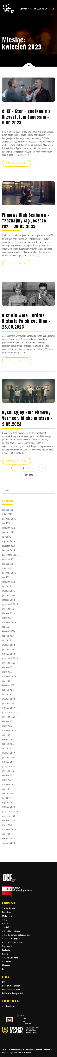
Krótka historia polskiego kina (17, 935)
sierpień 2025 (8, 564)
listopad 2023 (8, 654)
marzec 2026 (8, 532)
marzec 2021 (8, 793)
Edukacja (6, 950)
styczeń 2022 (8, 753)
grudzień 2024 (8, 595)
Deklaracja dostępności (12, 993)
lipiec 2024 (7, 618)
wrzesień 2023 (8, 663)
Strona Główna (8, 908)
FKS (6, 923)
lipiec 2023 (7, 672)
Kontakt (5, 969)
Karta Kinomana (11, 958)
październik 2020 (10, 811)
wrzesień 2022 (8, 717)
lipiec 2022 (7, 726)
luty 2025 (6, 586)
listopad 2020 (8, 807)
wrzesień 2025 (8, 559)
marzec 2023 (8, 690)
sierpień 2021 (8, 775)
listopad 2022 (8, 708)
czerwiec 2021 (9, 784)
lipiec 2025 (7, 568)
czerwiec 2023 (9, 676)
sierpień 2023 (8, 667)
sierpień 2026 (8, 510)
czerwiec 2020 (9, 829)
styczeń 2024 (8, 645)
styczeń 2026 (8, 541)
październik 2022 (10, 712)
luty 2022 (6, 748)
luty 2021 (6, 798)
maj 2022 (6, 735)
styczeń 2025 (8, 591)
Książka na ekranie (12, 931)
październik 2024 (10, 604)
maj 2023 (6, 681)
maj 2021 (6, 789)
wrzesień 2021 (8, 771)
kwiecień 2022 (8, 739)
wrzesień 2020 (8, 816)
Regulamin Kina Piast (11, 989)
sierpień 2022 (8, 721)
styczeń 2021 (8, 802)
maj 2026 (6, 523)
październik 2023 (10, 658)
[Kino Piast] (8, 12)
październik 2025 (10, 555)
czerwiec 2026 (9, 518)
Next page (28, 475)
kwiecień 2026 (8, 528)
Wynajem (6, 965)
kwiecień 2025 (8, 582)
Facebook (10, 1006)
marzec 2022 (8, 744)
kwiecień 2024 (8, 631)
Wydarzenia (7, 916)
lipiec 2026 (7, 514)
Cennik (5, 954)
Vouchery (8, 961)
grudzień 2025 (8, 545)
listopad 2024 (8, 599)
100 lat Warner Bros (12, 939)
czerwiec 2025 (9, 572)
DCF (4, 982)
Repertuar (6, 912)
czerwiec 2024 (9, 622)
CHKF (6, 927)
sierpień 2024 (8, 613)
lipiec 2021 (7, 780)
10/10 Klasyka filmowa (14, 942)
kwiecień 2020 (8, 838)
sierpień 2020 (8, 820)
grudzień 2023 (8, 649)
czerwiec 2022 (9, 730)
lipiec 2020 (7, 825)
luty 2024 (6, 640)
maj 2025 (6, 577)
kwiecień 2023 (8, 685)
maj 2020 (6, 834)
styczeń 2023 (8, 699)
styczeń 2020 (8, 843)
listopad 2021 (8, 762)
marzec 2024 (8, 636)
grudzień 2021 (8, 757)
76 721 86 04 (40, 8)
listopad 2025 (8, 550)
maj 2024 (6, 626)
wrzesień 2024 (8, 609)
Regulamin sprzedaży (11, 986)
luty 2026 (6, 537)
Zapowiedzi (7, 946)
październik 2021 (10, 766)
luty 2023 (6, 694)
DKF (6, 920)
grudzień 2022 (8, 703)
